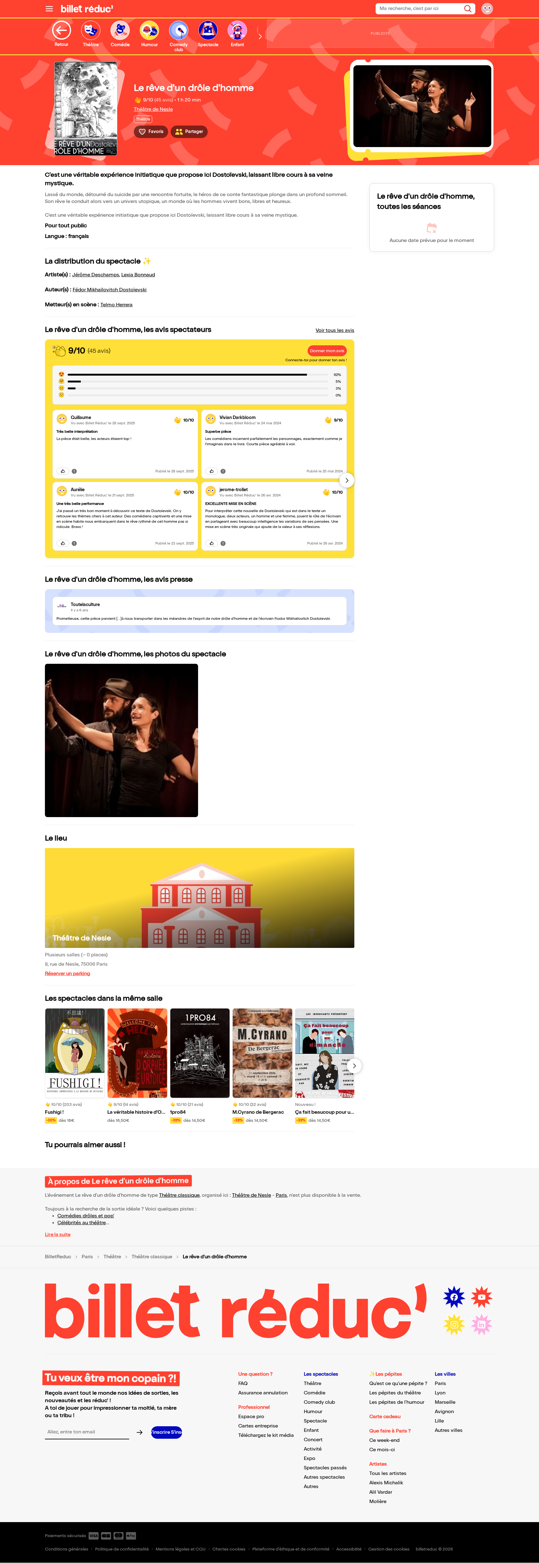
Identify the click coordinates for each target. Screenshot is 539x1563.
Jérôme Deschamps (95, 275)
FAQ (243, 1384)
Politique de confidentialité (122, 1549)
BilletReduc (58, 1257)
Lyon (440, 1393)
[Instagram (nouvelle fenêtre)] (454, 1324)
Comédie (314, 1393)
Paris (281, 1195)
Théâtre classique (179, 1195)
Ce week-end (384, 1440)
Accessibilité (349, 1549)
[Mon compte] (487, 9)
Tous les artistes (387, 1474)
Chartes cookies (228, 1549)
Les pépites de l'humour (396, 1402)
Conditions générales (66, 1549)
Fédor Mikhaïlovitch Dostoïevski (110, 290)
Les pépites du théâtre (395, 1393)
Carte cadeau (385, 1417)
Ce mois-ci (382, 1450)
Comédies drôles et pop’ (85, 1216)
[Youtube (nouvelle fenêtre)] (481, 1297)
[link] (120, 418)
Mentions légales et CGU (181, 1549)
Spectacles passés (325, 1468)
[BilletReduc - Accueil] (87, 8)
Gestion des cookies (389, 1549)
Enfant (311, 1430)
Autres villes (449, 1430)
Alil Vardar (380, 1492)
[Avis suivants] (346, 480)
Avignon (444, 1412)
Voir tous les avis (335, 330)
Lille (439, 1421)
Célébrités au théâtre (81, 1223)
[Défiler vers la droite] (260, 36)
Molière (377, 1502)
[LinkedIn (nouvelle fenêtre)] (481, 1324)
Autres (311, 1487)
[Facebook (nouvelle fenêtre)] (454, 1297)
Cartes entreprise (258, 1426)
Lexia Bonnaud (138, 275)
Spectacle (315, 1421)
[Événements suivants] (354, 1065)
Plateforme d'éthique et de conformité (290, 1549)
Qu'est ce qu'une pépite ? (398, 1384)
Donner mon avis (327, 350)
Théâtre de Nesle (153, 109)
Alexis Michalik (386, 1483)
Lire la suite (57, 1235)
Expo (309, 1459)
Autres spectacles (324, 1477)
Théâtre (112, 1257)
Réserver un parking (67, 974)
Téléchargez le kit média (266, 1435)
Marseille (445, 1402)
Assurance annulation (263, 1393)
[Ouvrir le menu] (52, 9)
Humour (313, 1412)
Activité (313, 1449)
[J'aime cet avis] (62, 471)
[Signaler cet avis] (74, 471)
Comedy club (319, 1402)
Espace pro (251, 1417)
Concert (313, 1440)
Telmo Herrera (116, 305)
